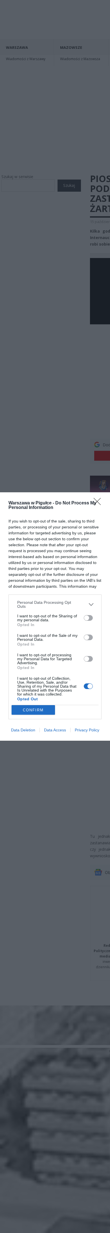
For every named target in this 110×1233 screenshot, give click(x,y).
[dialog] (55, 616)
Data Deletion (23, 730)
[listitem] (55, 604)
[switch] (88, 618)
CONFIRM (33, 710)
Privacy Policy (87, 730)
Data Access (55, 730)
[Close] (99, 503)
